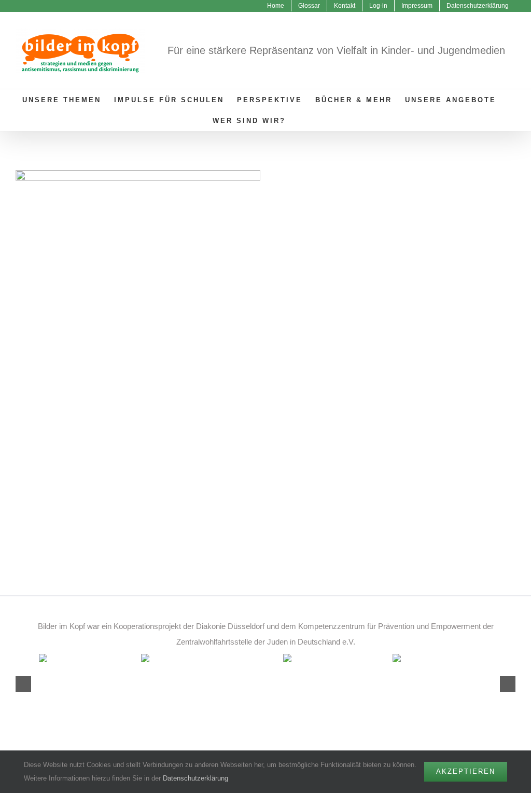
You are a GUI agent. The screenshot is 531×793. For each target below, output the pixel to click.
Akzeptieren (465, 771)
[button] (302, 120)
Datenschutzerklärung (195, 778)
